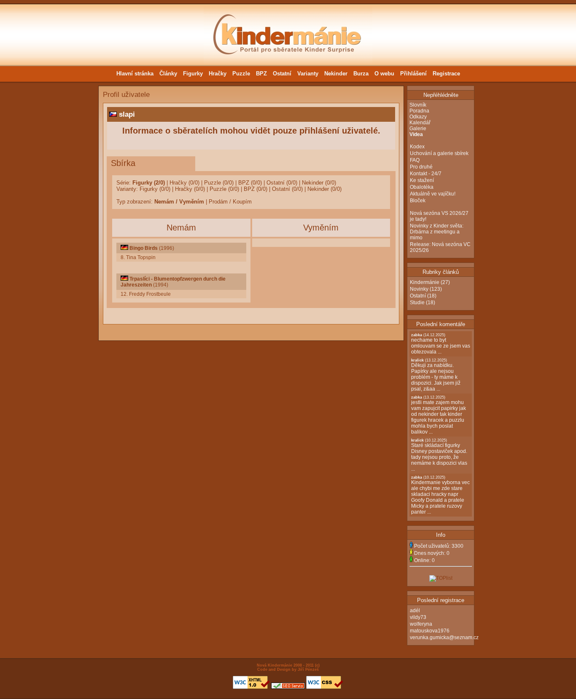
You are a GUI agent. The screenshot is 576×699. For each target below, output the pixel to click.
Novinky (419, 289)
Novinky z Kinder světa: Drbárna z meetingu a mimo (436, 232)
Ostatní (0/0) (281, 182)
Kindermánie (424, 282)
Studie (417, 302)
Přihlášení (413, 73)
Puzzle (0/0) (219, 182)
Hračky (217, 73)
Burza (361, 73)
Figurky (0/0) (155, 189)
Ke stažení (422, 180)
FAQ (415, 160)
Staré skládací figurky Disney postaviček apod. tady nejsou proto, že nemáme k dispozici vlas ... (439, 455)
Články (168, 73)
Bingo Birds (143, 248)
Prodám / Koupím (230, 201)
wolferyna (421, 624)
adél (415, 610)
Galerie (417, 128)
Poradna (419, 111)
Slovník (417, 105)
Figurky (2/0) (148, 182)
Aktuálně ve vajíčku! (432, 194)
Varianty (307, 73)
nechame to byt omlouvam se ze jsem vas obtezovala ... (440, 344)
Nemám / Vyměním (179, 201)
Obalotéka (421, 187)
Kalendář (420, 123)
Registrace (446, 73)
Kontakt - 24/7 (425, 174)
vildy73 (418, 617)
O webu (384, 73)
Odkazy (418, 117)
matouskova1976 (429, 631)
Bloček (417, 201)
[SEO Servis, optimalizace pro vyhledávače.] (288, 688)
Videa (416, 134)
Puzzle (241, 73)
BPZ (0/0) (250, 182)
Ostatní (282, 73)
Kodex (417, 147)
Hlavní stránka (134, 73)
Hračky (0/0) (184, 182)
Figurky (193, 73)
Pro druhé (421, 167)
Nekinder (335, 73)
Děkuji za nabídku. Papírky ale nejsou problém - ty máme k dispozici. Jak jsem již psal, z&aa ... (435, 375)
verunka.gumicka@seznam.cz (444, 637)
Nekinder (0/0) (319, 182)
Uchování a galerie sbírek (439, 153)
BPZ (261, 73)
